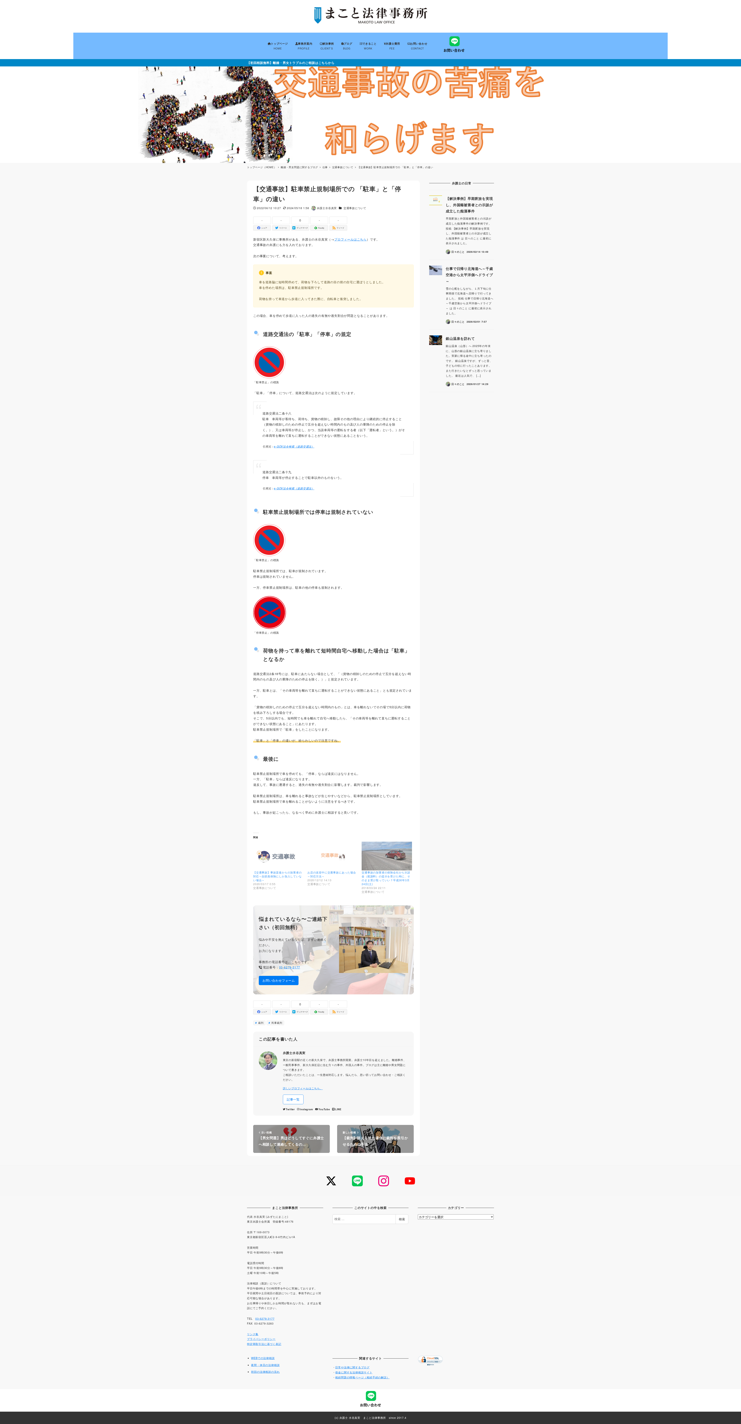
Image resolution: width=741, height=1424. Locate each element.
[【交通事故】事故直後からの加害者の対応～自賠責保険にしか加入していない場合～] (278, 856)
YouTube (324, 1109)
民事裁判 (276, 1023)
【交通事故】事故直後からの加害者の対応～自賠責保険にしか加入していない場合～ (277, 876)
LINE (338, 1109)
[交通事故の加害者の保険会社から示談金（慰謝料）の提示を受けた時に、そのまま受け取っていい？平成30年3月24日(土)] (387, 856)
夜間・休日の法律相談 (265, 1365)
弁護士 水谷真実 (349, 1418)
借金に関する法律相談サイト (353, 1372)
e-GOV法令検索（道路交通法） (294, 446)
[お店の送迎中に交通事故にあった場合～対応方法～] (332, 856)
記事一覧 (293, 1099)
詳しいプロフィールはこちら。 (303, 1088)
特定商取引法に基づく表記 (264, 1344)
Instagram (306, 1109)
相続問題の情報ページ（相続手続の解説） (362, 1377)
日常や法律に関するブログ (352, 1367)
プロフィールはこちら (350, 239)
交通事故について (354, 208)
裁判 (260, 1023)
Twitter (290, 1109)
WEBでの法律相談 (263, 1358)
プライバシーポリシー (261, 1339)
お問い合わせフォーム (278, 980)
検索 (402, 1219)
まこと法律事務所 (374, 1418)
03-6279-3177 (289, 967)
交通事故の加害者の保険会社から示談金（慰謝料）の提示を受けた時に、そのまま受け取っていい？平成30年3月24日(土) (386, 878)
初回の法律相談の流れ (265, 1372)
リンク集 (252, 1334)
